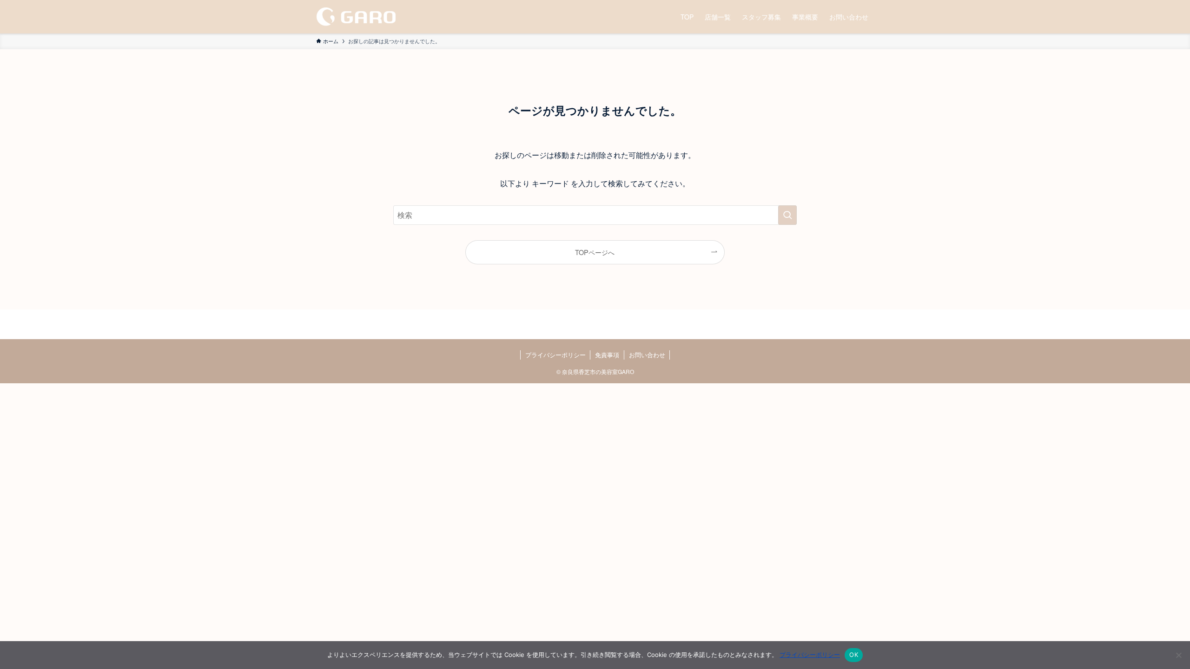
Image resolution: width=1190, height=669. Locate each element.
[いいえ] (1178, 655)
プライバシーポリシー (555, 354)
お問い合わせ (647, 354)
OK (853, 654)
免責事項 (607, 354)
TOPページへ (595, 252)
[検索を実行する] (787, 215)
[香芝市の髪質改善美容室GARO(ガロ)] (356, 16)
